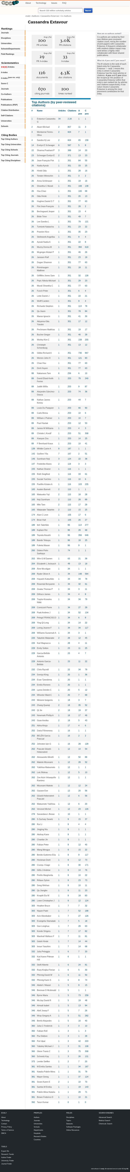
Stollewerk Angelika (46, 237)
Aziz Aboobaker (44, 916)
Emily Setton (42, 648)
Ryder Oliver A (43, 574)
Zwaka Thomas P (45, 589)
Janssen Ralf (43, 257)
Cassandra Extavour (50, 16)
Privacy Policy (6, 1127)
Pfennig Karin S (44, 980)
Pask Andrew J (43, 612)
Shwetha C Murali (45, 186)
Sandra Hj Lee (43, 140)
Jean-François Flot (45, 160)
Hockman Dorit (43, 860)
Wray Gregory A (44, 1016)
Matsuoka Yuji (43, 494)
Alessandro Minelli (45, 757)
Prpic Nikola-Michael (46, 281)
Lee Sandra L (43, 222)
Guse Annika (42, 720)
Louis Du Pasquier (45, 408)
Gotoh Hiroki (42, 941)
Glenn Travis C (43, 1051)
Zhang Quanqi (43, 705)
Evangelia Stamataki (46, 921)
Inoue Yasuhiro (44, 946)
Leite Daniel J (43, 296)
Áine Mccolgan (43, 569)
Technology (41, 3)
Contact (4, 1124)
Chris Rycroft (43, 669)
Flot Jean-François (45, 206)
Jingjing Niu (42, 829)
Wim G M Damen (44, 558)
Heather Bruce (43, 906)
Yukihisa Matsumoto (46, 767)
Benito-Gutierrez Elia (46, 855)
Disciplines (6, 38)
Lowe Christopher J (45, 901)
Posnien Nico (43, 232)
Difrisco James (43, 594)
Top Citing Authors (9, 139)
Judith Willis (42, 386)
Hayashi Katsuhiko (45, 579)
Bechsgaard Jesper (45, 211)
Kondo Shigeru (44, 931)
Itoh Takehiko (43, 525)
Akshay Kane (43, 834)
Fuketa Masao (43, 545)
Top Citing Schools (9, 150)
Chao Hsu (41, 363)
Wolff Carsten (43, 301)
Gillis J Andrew (43, 870)
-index (4, 72)
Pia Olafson (42, 1036)
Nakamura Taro (44, 373)
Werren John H (44, 358)
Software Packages (73, 1127)
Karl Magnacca (44, 643)
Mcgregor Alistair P (45, 252)
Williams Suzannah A (46, 633)
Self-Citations (7, 115)
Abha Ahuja (42, 725)
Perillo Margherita (45, 875)
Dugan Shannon (44, 262)
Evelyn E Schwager (46, 145)
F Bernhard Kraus (45, 443)
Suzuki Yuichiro (44, 479)
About (28, 3)
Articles (7, 67)
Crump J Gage (43, 865)
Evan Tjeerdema (44, 680)
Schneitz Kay (43, 1056)
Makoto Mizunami (45, 762)
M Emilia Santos (44, 1066)
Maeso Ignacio (43, 316)
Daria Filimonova (44, 731)
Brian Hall (41, 520)
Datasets (69, 1124)
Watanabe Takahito (45, 510)
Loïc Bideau (42, 772)
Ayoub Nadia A (44, 242)
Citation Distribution (10, 110)
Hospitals (37, 1133)
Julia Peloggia (43, 951)
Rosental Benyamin (46, 584)
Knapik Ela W (43, 895)
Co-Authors (6, 94)
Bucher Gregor (43, 335)
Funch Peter (42, 291)
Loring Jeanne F (44, 628)
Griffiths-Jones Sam (46, 275)
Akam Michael (43, 127)
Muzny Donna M (44, 247)
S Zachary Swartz (45, 819)
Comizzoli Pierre (44, 607)
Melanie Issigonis (45, 700)
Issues (54, 3)
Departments (38, 1130)
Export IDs (5, 1151)
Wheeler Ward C (44, 695)
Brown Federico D (45, 1097)
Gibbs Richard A (44, 353)
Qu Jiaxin (41, 311)
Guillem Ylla (42, 454)
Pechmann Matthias (46, 329)
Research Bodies (40, 1136)
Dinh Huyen (42, 368)
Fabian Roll (42, 1031)
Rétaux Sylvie (43, 880)
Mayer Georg (43, 1077)
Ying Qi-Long (43, 623)
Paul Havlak (42, 423)
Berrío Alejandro (44, 1021)
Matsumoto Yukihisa (46, 804)
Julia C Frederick (44, 1026)
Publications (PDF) (9, 105)
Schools (4, 126)
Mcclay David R (44, 1000)
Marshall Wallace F (45, 936)
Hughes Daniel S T (45, 201)
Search (88, 11)
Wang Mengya (43, 850)
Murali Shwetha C (45, 286)
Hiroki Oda (42, 171)
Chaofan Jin (42, 839)
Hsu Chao (41, 191)
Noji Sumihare (43, 499)
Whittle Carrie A (44, 449)
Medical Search (104, 1120)
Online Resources (72, 1130)
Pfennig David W (44, 975)
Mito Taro (41, 505)
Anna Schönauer (44, 181)
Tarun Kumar (42, 1102)
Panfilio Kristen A (44, 484)
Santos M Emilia (44, 1087)
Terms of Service (7, 1130)
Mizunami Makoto (45, 786)
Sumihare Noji (43, 459)
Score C (4, 83)
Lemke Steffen (43, 1061)
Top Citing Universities (11, 144)
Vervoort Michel (44, 809)
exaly (27, 16)
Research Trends (7, 1154)
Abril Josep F (43, 1010)
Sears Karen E (43, 1082)
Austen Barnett (43, 489)
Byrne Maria (42, 995)
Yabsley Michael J (45, 1046)
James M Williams (45, 428)
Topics (68, 1120)
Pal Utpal (41, 1041)
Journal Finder (6, 1164)
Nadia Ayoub (43, 166)
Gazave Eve (42, 791)
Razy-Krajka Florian (46, 970)
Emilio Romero (43, 685)
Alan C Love (42, 515)
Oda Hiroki (42, 196)
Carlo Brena (42, 413)
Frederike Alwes (44, 464)
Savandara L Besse (46, 814)
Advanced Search (105, 1117)
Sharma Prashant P (46, 150)
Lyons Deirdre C (44, 690)
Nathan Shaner (44, 469)
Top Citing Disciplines (10, 160)
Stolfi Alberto (42, 965)
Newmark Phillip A (45, 715)
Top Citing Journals (9, 155)
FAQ (64, 3)
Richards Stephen (45, 306)
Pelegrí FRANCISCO (46, 618)
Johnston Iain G (44, 744)
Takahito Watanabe (45, 638)
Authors (35, 16)
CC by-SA (125, 1168)
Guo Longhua (43, 926)
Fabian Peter (43, 845)
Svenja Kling (42, 675)
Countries (37, 1140)
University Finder (7, 1161)
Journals (5, 33)
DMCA (3, 1133)
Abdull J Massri (44, 985)
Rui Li (39, 824)
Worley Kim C (43, 340)
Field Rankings (7, 54)
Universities (6, 43)
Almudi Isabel (43, 1005)
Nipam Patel (42, 911)
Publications (6, 99)
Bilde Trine (42, 216)
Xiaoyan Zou (42, 438)
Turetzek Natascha (45, 227)
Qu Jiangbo (42, 890)
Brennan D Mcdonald (46, 990)
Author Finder (6, 1157)
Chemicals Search (105, 1124)
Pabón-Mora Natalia (46, 1092)
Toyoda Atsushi (44, 535)
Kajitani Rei (42, 530)
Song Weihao (43, 885)
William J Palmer (44, 418)
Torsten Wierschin (45, 176)
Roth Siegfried (43, 474)
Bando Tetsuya (43, 540)
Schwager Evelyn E (46, 155)
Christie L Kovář (44, 433)
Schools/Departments (10, 49)
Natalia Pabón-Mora (46, 1072)
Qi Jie (39, 710)
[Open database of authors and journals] (10, 1)
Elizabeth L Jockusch (46, 564)
